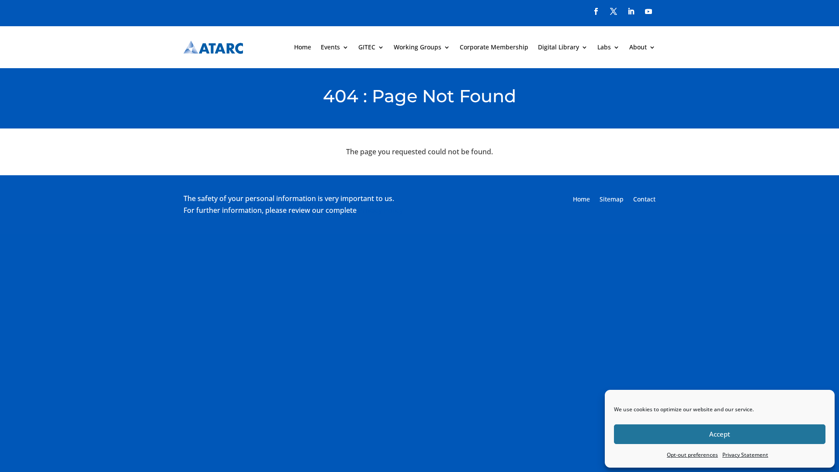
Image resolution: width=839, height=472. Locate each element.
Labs (604, 47)
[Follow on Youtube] (648, 11)
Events (330, 47)
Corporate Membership (494, 47)
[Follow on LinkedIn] (631, 11)
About (638, 47)
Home (302, 47)
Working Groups (417, 47)
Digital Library (558, 47)
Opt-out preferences (692, 454)
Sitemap (612, 199)
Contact (644, 199)
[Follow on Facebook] (596, 11)
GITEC (366, 47)
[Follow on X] (614, 11)
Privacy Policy (380, 210)
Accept (719, 434)
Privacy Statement (745, 454)
